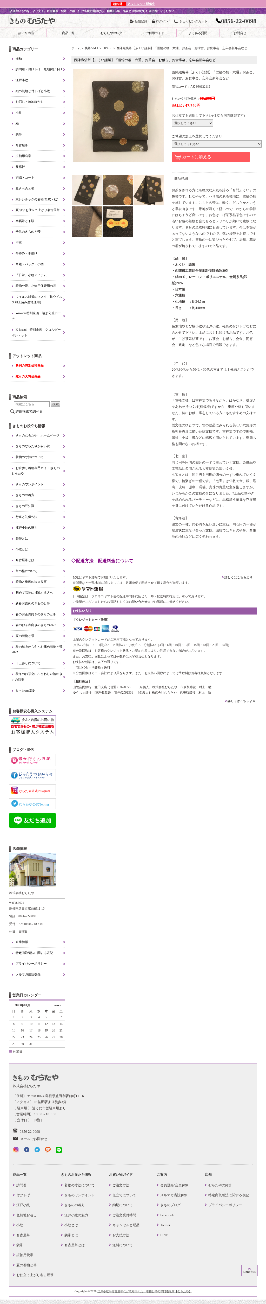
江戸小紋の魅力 (26, 527)
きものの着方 (25, 495)
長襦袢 (20, 167)
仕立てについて (124, 1195)
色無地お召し (26, 1215)
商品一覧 (68, 33)
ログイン (162, 21)
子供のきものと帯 (28, 231)
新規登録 (141, 21)
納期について (122, 1205)
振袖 (19, 58)
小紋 (19, 113)
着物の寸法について (30, 457)
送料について (122, 1245)
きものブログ (170, 1205)
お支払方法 (120, 1235)
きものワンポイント (30, 484)
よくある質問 (198, 33)
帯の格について (26, 571)
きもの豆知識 (25, 506)
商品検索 (19, 397)
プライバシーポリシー (31, 963)
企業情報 (22, 942)
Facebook (167, 1215)
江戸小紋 (22, 80)
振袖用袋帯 (23, 156)
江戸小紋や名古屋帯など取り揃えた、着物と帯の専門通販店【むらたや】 (144, 1291)
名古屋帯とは (25, 560)
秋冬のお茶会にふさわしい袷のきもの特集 (37, 676)
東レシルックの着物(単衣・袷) (37, 199)
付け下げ (23, 1195)
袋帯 (19, 134)
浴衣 (19, 242)
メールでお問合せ (33, 1139)
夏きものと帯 (25, 188)
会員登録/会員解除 (174, 1185)
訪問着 (21, 1185)
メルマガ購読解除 (173, 1195)
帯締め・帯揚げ (26, 253)
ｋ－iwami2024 (26, 690)
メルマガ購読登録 (28, 974)
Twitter (165, 1225)
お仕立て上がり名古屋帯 (35, 1275)
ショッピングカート (193, 21)
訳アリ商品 (26, 33)
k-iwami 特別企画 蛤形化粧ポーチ (36, 316)
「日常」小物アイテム (31, 275)
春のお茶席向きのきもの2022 (36, 625)
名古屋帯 (22, 145)
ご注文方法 (120, 1185)
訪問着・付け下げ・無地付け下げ (39, 69)
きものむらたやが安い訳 (33, 446)
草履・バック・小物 (30, 264)
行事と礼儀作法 (26, 517)
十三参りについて (28, 663)
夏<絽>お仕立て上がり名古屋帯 (38, 210)
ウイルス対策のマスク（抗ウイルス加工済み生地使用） (37, 299)
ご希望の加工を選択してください (197, 136)
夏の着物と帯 (25, 636)
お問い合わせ (138, 602)
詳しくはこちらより (238, 577)
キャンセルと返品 (125, 1225)
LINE (164, 1235)
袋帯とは (22, 538)
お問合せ (240, 33)
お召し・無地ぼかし (30, 102)
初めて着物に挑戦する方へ (34, 592)
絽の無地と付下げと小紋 (33, 91)
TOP (249, 1270)
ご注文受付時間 (124, 1215)
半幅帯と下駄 (25, 221)
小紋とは (22, 549)
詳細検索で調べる (29, 411)
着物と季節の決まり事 (31, 582)
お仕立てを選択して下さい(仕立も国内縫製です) (208, 115)
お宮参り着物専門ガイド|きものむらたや (36, 471)
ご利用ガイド (154, 33)
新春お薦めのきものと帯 (33, 603)
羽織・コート (25, 177)
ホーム (76, 48)
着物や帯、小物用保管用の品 (36, 286)
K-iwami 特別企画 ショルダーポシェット (36, 332)
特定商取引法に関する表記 (34, 953)
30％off (107, 48)
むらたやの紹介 (111, 33)
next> (57, 1005)
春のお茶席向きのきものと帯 (36, 614)
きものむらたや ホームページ (37, 435)
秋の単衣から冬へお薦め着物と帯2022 (37, 649)
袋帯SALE (92, 48)
